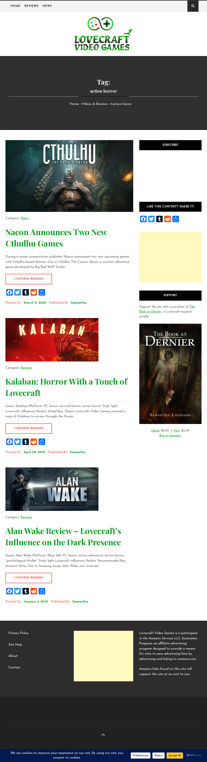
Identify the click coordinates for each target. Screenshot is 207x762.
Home (15, 6)
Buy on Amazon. (170, 435)
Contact (14, 667)
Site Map (15, 644)
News (47, 6)
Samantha (79, 302)
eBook (155, 430)
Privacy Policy (18, 633)
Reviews (31, 6)
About (13, 656)
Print (176, 430)
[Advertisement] (170, 257)
